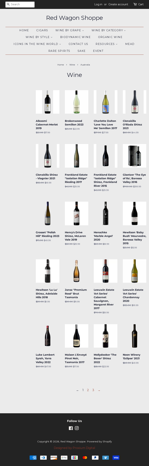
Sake (82, 51)
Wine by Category (108, 30)
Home (24, 30)
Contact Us (78, 44)
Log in (98, 4)
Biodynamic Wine (75, 37)
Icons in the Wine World (36, 44)
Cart (141, 4)
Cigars (42, 30)
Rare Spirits (59, 51)
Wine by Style (38, 37)
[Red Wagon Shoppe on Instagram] (77, 428)
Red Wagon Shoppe (74, 17)
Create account (118, 4)
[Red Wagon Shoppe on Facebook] (71, 428)
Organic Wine (110, 37)
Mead (130, 44)
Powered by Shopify (99, 441)
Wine (72, 64)
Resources (106, 44)
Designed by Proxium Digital (74, 448)
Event (98, 51)
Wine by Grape (68, 30)
